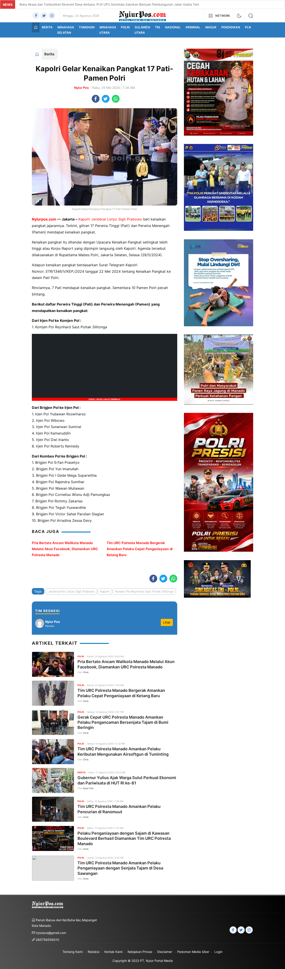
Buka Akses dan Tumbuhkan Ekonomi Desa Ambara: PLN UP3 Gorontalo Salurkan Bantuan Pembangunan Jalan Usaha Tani (109, 4)
